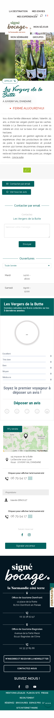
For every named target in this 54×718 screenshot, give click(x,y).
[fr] (47, 15)
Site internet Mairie (27, 708)
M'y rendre (12, 429)
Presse (44, 693)
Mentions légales (15, 693)
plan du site (33, 693)
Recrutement (27, 698)
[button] (41, 15)
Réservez (9, 703)
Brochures (22, 703)
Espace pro (35, 703)
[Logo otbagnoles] (27, 576)
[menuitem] (18, 11)
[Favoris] (37, 15)
